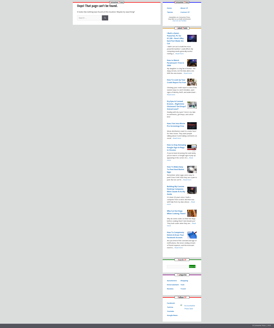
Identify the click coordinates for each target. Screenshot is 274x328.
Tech (182, 285)
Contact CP (185, 12)
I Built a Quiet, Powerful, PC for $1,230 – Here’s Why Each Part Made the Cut (175, 38)
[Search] (105, 17)
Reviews (170, 289)
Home (169, 8)
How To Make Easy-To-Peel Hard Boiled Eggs (175, 169)
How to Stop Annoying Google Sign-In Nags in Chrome (176, 147)
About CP (184, 8)
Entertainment (173, 285)
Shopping (184, 280)
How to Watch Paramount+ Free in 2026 (175, 63)
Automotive (172, 280)
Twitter (170, 307)
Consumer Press (260, 325)
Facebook (171, 303)
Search (192, 266)
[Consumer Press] (116, 3)
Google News (172, 315)
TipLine (170, 12)
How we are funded (179, 21)
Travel (183, 289)
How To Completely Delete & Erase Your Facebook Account (175, 235)
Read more (179, 53)
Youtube (170, 311)
